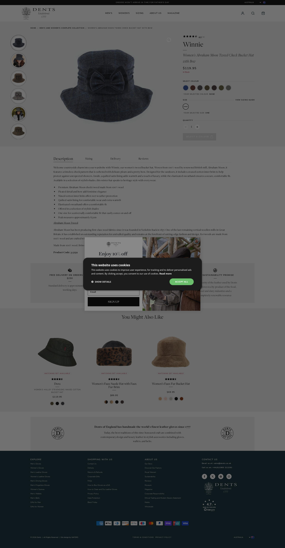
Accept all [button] (181, 281)
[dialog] (142, 274)
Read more (165, 273)
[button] (101, 281)
